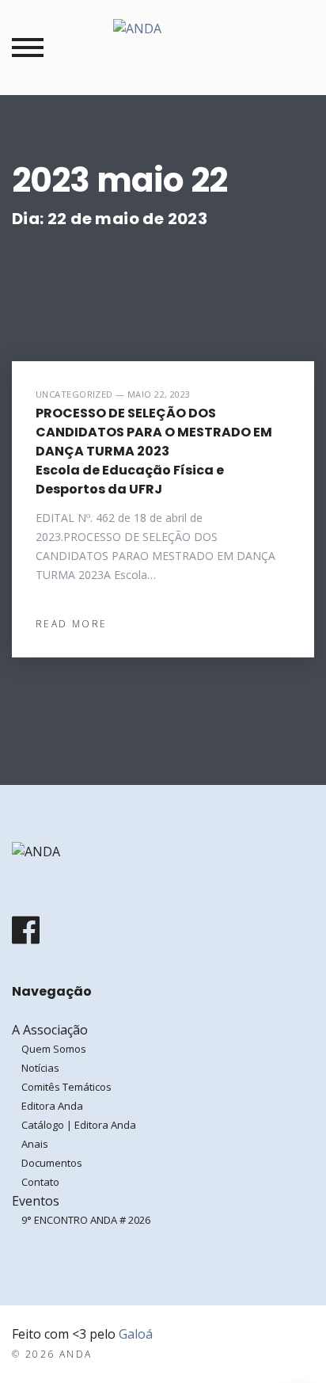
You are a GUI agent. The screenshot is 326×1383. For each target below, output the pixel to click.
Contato (40, 1182)
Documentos (51, 1163)
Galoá (136, 1334)
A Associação (50, 1029)
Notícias (40, 1068)
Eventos (35, 1201)
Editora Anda (52, 1106)
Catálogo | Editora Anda (78, 1125)
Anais (34, 1144)
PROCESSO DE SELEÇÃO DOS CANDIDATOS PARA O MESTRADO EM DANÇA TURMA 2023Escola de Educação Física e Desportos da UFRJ (154, 451)
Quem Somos (53, 1049)
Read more (72, 624)
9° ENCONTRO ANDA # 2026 (85, 1220)
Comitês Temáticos (66, 1087)
